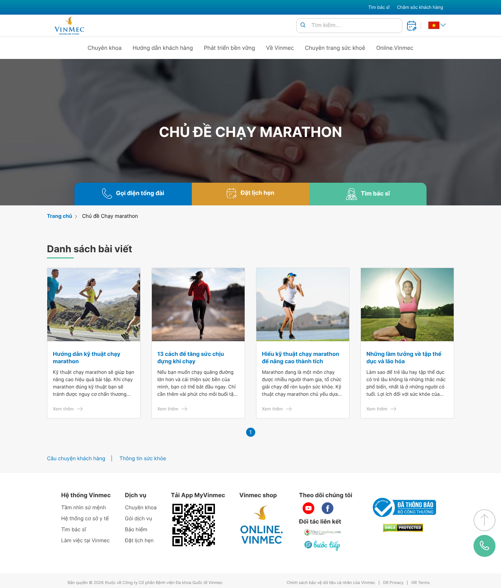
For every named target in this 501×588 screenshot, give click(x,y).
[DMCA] (403, 528)
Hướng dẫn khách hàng (163, 47)
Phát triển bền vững (229, 47)
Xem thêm (63, 409)
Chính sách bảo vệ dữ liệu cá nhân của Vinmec (330, 583)
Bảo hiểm (136, 529)
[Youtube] (308, 508)
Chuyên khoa (105, 47)
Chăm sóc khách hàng (420, 7)
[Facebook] (327, 508)
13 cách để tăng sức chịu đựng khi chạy (190, 357)
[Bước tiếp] (323, 545)
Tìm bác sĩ (379, 7)
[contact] (484, 546)
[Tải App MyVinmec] (193, 525)
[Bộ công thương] (403, 507)
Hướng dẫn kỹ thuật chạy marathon (86, 357)
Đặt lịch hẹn (139, 540)
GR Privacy (393, 583)
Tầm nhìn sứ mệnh (83, 508)
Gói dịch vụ (138, 519)
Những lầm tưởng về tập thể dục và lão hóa (404, 357)
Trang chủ (59, 216)
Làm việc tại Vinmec (85, 540)
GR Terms (420, 583)
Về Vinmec (280, 47)
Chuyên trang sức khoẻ (335, 47)
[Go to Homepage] (69, 25)
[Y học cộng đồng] (323, 532)
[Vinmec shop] (262, 525)
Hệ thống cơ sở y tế (85, 519)
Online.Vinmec (395, 47)
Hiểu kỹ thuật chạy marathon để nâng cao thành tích (300, 357)
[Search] (303, 25)
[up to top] (484, 520)
